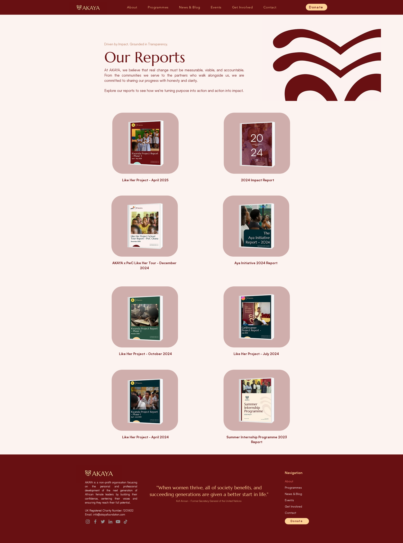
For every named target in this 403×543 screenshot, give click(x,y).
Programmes (293, 487)
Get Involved (293, 506)
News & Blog (293, 494)
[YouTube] (118, 521)
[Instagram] (87, 521)
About (289, 481)
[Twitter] (103, 521)
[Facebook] (95, 521)
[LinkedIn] (110, 521)
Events (289, 500)
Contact (290, 512)
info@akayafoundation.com (109, 514)
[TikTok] (125, 521)
